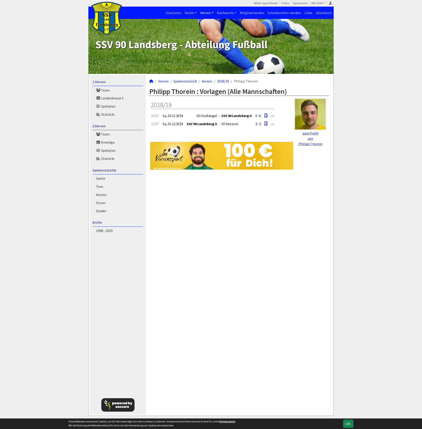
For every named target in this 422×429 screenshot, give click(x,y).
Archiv (97, 222)
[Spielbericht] (265, 115)
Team (105, 90)
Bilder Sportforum (266, 3)
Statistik (107, 114)
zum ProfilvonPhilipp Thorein (310, 138)
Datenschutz (227, 421)
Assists (101, 194)
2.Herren (99, 126)
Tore (99, 186)
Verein (189, 13)
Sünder (101, 211)
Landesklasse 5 (112, 98)
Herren (205, 13)
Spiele (100, 178)
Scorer (101, 203)
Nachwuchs (225, 13)
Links (308, 13)
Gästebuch (324, 13)
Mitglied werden (252, 13)
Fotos (285, 3)
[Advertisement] (356, 71)
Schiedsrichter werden (284, 13)
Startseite (173, 13)
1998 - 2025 (104, 230)
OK (348, 424)
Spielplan (107, 106)
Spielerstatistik (104, 170)
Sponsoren (300, 3)
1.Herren (99, 82)
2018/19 (223, 81)
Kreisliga (107, 142)
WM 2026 (317, 3)
